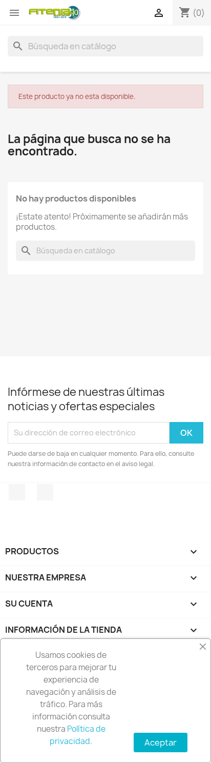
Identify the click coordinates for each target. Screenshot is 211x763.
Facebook (17, 492)
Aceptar (160, 742)
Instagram (45, 492)
